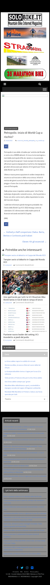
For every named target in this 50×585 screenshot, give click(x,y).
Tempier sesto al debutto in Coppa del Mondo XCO (24, 261)
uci (37, 140)
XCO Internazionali (11, 128)
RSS (21, 572)
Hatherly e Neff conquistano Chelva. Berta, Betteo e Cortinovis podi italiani (23, 234)
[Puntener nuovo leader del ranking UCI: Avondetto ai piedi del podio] (25, 309)
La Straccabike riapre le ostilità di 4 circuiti (20, 361)
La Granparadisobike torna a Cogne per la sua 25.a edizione (25, 476)
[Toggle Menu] (45, 89)
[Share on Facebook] (6, 146)
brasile (26, 140)
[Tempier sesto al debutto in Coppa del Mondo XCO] (24, 255)
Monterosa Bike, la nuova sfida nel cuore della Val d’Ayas (24, 440)
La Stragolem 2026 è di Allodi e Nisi (16, 466)
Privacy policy (34, 572)
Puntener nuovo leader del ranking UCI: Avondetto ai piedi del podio (21, 336)
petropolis (32, 140)
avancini (20, 140)
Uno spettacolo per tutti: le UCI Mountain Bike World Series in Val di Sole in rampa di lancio (24, 298)
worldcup (41, 140)
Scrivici (26, 572)
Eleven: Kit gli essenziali (34, 241)
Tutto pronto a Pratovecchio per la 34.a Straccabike (23, 378)
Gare (7, 354)
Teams (8, 399)
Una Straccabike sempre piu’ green (17, 381)
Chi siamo (15, 572)
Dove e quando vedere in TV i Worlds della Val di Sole (23, 496)
